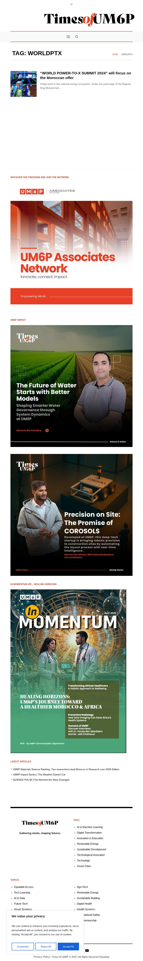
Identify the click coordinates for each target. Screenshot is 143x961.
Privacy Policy (41, 956)
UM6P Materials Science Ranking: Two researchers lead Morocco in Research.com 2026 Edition (66, 769)
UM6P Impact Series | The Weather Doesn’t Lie (39, 774)
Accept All (68, 946)
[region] (45, 932)
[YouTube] (87, 950)
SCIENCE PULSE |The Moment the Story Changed (41, 779)
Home (115, 54)
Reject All (46, 946)
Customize (23, 946)
